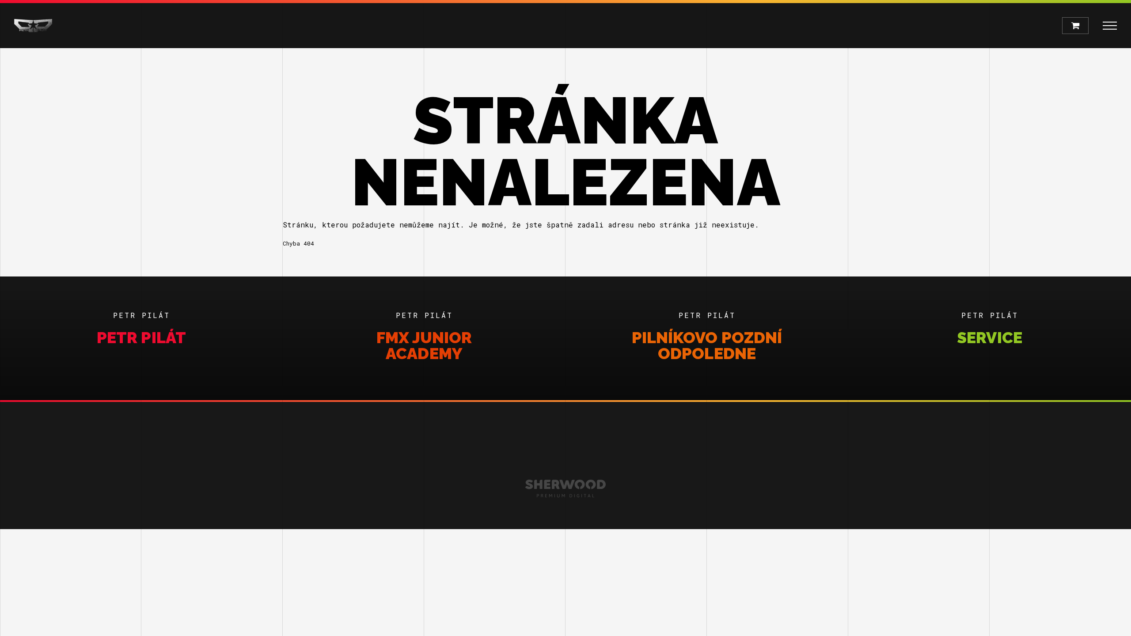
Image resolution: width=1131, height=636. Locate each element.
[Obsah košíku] (1075, 25)
